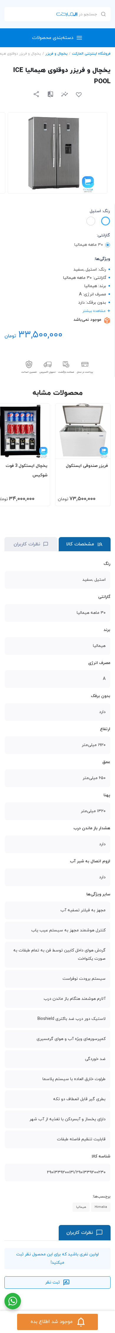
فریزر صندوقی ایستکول (87, 466)
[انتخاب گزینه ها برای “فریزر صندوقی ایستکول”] (100, 451)
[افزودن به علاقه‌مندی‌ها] (78, 94)
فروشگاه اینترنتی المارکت (91, 53)
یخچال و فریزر (56, 53)
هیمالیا (81, 1207)
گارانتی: (103, 235)
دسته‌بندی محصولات (52, 38)
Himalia (101, 1207)
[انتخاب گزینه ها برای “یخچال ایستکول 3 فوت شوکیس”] (40, 451)
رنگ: (100, 211)
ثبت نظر (52, 1282)
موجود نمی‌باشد (87, 320)
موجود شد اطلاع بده (52, 1321)
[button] (64, 94)
